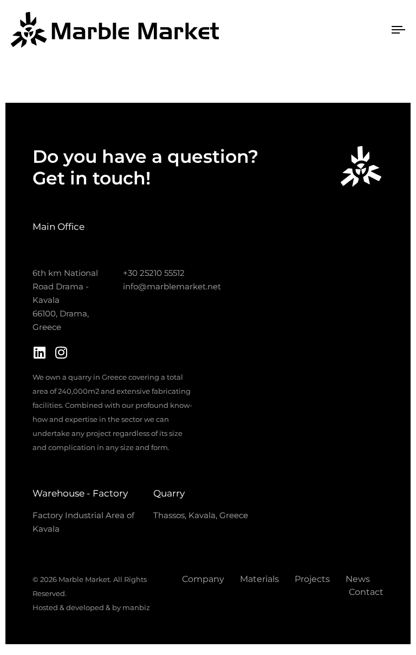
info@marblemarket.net (172, 286)
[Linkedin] (39, 352)
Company (203, 579)
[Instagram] (61, 352)
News (358, 579)
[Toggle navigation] (306, 29)
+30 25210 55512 (154, 273)
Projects (312, 579)
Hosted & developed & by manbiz (91, 607)
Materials (259, 579)
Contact (366, 592)
